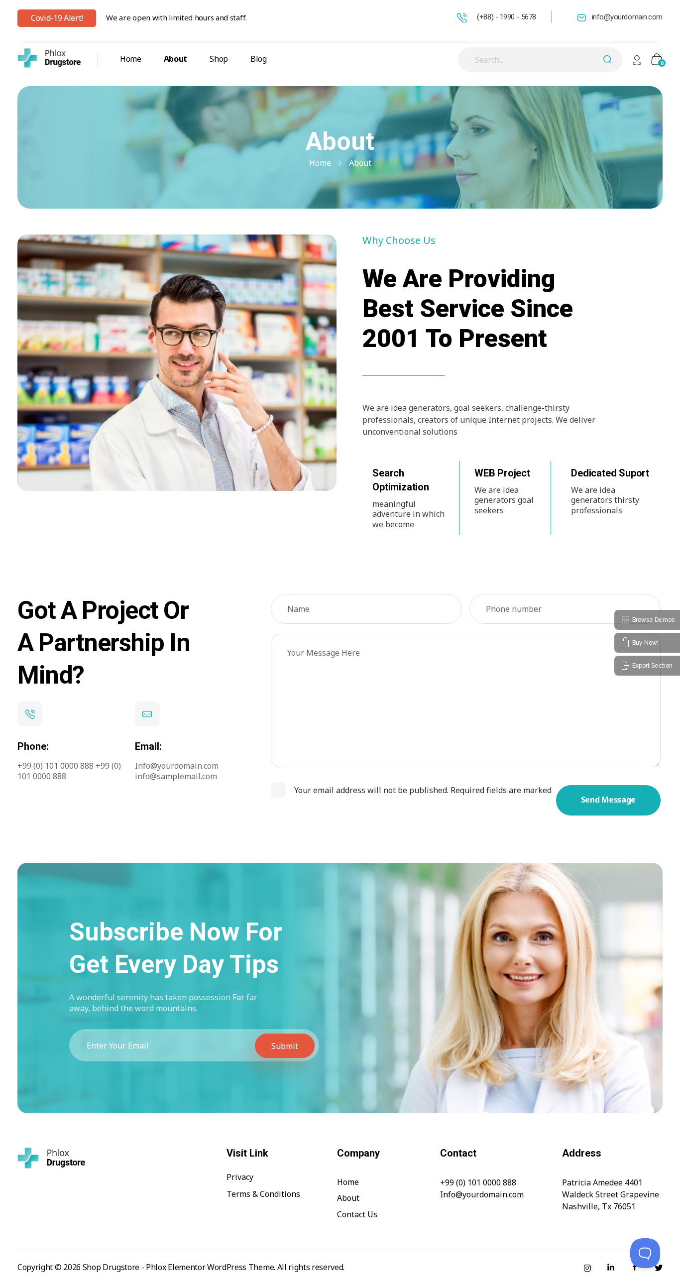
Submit (284, 1046)
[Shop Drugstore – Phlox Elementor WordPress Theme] (49, 57)
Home (320, 162)
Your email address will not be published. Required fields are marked (423, 790)
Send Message (608, 799)
